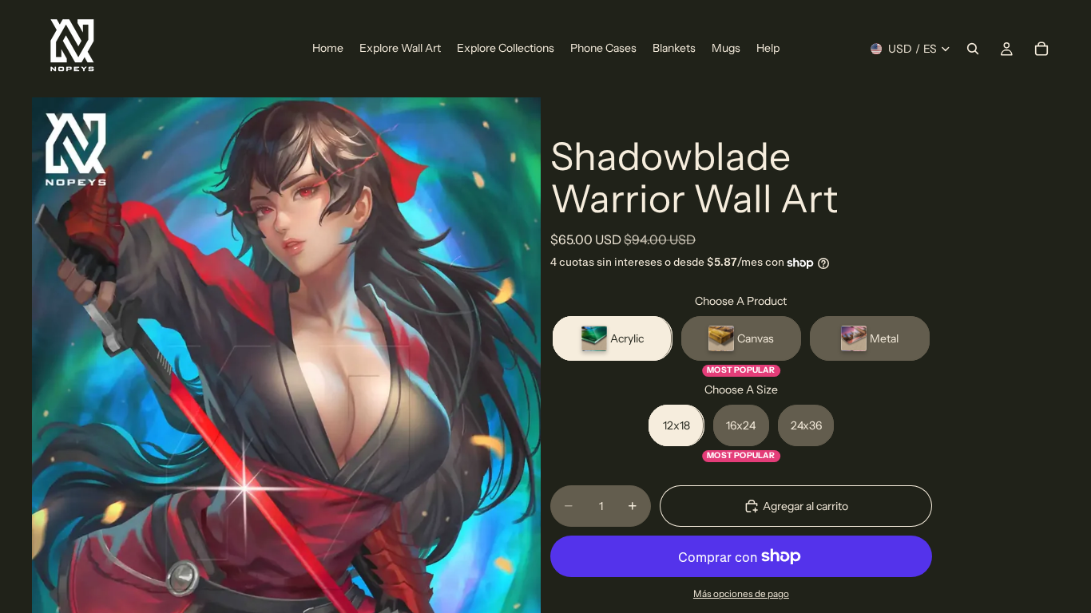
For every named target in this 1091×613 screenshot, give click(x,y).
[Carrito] (1041, 48)
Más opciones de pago (741, 593)
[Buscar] (972, 48)
